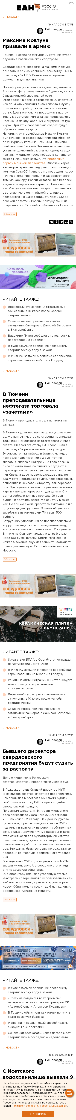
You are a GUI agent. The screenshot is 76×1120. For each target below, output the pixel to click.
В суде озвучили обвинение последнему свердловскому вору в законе (37, 348)
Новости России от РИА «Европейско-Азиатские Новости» (29, 8)
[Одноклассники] (56, 222)
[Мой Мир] (66, 222)
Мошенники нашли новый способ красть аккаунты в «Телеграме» (38, 1025)
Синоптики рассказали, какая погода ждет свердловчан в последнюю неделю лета (39, 1035)
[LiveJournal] (71, 222)
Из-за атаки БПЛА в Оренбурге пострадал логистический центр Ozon (39, 661)
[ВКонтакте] (51, 222)
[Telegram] (61, 222)
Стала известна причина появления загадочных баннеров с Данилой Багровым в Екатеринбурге (39, 325)
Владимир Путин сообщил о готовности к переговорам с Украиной (39, 338)
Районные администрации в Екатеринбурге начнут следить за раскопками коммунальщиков (40, 684)
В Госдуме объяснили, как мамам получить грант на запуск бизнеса (39, 1014)
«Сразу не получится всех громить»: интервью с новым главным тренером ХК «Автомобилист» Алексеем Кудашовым (38, 1002)
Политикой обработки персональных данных (39, 1106)
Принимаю (38, 1114)
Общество (10, 214)
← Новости (11, 17)
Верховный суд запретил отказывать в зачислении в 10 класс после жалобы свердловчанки (36, 311)
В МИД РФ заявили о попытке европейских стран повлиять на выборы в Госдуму (40, 358)
